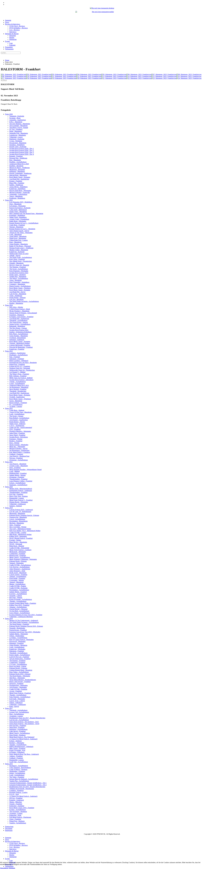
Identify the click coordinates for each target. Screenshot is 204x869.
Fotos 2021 (9, 462)
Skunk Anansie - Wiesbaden (18, 445)
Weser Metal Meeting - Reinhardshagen (22, 680)
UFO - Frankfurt (15, 429)
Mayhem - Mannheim (16, 523)
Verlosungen (9, 49)
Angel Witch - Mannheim (17, 236)
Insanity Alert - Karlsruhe (17, 147)
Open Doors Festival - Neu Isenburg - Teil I (24, 722)
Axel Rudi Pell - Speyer (17, 292)
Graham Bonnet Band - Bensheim (20, 670)
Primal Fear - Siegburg (17, 821)
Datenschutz (9, 826)
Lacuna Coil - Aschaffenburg (19, 712)
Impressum (8, 830)
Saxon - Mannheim (15, 401)
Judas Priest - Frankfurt (17, 433)
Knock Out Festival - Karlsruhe (19, 208)
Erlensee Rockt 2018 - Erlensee (19, 674)
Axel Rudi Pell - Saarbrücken (19, 179)
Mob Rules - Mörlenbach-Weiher (20, 534)
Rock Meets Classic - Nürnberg (19, 288)
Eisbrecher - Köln (15, 815)
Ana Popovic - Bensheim (17, 464)
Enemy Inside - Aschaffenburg (19, 655)
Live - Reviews (14, 30)
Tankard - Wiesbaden (16, 563)
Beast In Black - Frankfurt (18, 403)
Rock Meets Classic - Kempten (19, 177)
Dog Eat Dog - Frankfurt (17, 725)
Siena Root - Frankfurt (16, 727)
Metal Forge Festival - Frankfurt (20, 693)
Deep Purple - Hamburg (17, 735)
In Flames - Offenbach (16, 752)
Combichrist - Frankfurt (17, 553)
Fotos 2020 (9, 487)
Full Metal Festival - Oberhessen (20, 817)
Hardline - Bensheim (16, 166)
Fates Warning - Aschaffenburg (19, 697)
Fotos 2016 (9, 764)
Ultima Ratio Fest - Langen (18, 240)
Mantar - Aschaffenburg (17, 584)
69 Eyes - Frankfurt (15, 798)
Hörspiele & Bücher (12, 34)
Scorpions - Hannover (16, 315)
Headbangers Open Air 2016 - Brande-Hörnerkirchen (27, 787)
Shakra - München (15, 802)
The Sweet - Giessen (16, 416)
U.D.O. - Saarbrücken (16, 425)
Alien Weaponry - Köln (17, 571)
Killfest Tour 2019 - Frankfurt (19, 605)
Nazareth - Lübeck (15, 596)
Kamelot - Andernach (16, 800)
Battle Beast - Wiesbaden (17, 221)
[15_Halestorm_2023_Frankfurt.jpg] (163, 76)
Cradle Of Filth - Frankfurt (18, 689)
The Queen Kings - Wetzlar (18, 322)
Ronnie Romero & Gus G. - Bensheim (22, 229)
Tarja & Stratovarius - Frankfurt (19, 659)
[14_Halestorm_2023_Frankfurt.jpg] (138, 76)
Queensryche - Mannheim (18, 517)
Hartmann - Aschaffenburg (18, 485)
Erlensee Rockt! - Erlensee (18, 668)
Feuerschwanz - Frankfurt (18, 630)
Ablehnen (11, 868)
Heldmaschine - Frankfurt (18, 473)
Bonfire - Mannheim (16, 303)
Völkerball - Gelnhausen (17, 504)
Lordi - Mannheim (15, 234)
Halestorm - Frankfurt (16, 359)
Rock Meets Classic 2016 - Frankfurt (21, 808)
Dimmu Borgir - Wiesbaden (18, 502)
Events (7, 41)
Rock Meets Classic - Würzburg (20, 399)
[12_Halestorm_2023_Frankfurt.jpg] (88, 76)
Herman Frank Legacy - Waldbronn (21, 248)
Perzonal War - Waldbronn (18, 158)
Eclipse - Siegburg (15, 741)
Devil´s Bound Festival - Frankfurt (21, 538)
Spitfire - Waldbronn (16, 185)
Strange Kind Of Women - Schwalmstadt (23, 313)
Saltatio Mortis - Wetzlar (17, 475)
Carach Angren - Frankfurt (18, 575)
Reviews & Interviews (12, 24)
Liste (11, 43)
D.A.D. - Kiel (14, 794)
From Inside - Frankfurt (17, 578)
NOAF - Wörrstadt (15, 544)
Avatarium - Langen (16, 716)
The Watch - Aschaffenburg (18, 278)
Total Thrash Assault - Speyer (19, 231)
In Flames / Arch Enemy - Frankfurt (21, 317)
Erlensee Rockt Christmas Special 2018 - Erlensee (26, 626)
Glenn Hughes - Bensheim (18, 645)
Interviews (12, 32)
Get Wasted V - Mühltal (17, 372)
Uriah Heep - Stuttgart (16, 410)
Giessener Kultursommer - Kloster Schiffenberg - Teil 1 (28, 783)
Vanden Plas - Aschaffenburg (19, 781)
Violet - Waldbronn (15, 296)
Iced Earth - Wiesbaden (17, 699)
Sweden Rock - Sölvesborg (18, 437)
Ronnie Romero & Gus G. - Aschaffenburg (23, 223)
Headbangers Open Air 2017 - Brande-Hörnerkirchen (27, 718)
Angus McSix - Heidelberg (18, 187)
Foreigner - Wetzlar (15, 439)
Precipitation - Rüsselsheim (18, 521)
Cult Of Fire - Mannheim (17, 294)
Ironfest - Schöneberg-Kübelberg (20, 332)
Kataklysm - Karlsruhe (17, 252)
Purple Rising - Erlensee (17, 297)
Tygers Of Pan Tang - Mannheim (20, 412)
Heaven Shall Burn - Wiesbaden (20, 190)
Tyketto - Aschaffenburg (17, 382)
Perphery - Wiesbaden (16, 743)
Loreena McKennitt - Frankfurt (19, 345)
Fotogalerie (9, 47)
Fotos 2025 (9, 200)
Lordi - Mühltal (14, 471)
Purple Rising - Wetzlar (17, 422)
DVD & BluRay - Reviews (18, 28)
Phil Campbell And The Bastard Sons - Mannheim (26, 213)
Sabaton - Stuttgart (15, 506)
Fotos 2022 (9, 408)
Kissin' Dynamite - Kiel (17, 750)
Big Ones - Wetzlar (15, 597)
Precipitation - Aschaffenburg (19, 590)
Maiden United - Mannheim (18, 250)
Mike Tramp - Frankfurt (17, 748)
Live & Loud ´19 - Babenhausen (20, 511)
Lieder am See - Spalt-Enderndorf (20, 427)
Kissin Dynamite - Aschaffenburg (20, 599)
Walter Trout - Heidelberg (18, 217)
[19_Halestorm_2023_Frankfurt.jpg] (63, 78)
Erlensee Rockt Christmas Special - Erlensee (24, 515)
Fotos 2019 (9, 508)
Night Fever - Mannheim (17, 238)
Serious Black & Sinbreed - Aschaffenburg (23, 779)
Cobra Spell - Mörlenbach (18, 210)
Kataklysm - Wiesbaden (17, 649)
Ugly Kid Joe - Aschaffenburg (19, 567)
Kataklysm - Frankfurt (16, 349)
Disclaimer (8, 828)
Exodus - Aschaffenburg (17, 810)
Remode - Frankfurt (16, 156)
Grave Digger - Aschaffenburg (19, 613)
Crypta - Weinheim (15, 141)
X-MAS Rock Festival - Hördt (19, 309)
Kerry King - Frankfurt (17, 259)
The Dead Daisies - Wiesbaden (19, 676)
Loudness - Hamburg (16, 790)
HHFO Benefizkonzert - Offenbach (21, 746)
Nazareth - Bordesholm (17, 628)
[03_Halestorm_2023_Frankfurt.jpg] (63, 74)
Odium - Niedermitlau (16, 636)
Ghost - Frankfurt (15, 819)
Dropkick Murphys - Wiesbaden (20, 431)
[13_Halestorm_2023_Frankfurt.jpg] (113, 76)
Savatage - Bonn (15, 118)
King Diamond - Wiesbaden (18, 271)
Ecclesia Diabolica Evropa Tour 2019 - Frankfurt (25, 615)
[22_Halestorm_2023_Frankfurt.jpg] (138, 78)
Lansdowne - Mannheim (17, 135)
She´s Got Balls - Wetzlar (17, 527)
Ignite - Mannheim (15, 131)
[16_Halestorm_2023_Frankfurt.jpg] (188, 76)
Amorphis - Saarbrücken (17, 120)
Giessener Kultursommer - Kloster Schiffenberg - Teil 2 (28, 785)
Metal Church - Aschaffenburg (19, 557)
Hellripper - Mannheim (17, 171)
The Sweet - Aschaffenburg (18, 269)
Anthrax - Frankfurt (16, 756)
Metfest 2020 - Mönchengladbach (20, 489)
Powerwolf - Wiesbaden (17, 641)
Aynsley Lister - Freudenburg (19, 219)
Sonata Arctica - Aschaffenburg (19, 324)
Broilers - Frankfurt (15, 441)
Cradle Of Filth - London (17, 532)
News (7, 22)
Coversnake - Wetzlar (16, 580)
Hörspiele (12, 36)
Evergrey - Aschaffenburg (18, 594)
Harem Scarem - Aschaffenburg (20, 286)
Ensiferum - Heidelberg (17, 198)
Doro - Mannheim (15, 204)
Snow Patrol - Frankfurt (17, 435)
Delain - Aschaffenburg (17, 773)
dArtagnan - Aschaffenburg (18, 460)
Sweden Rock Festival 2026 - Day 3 (21, 152)
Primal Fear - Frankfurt (17, 364)
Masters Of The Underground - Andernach (23, 620)
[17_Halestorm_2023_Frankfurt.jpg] (13, 78)
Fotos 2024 (9, 305)
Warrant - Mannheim (16, 227)
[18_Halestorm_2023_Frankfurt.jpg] (38, 78)
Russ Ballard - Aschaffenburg (19, 418)
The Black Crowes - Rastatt (18, 127)
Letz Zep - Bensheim (16, 299)
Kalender (12, 45)
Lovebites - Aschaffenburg (18, 638)
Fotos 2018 (9, 618)
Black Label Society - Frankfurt (20, 682)
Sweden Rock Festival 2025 (18, 273)
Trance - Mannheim (16, 196)
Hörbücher (13, 39)
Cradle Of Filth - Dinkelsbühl (19, 548)
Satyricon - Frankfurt (16, 683)
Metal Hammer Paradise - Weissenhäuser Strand (25, 469)
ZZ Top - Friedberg (15, 129)
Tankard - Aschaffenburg (17, 576)
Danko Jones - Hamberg (17, 275)
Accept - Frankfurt (15, 691)
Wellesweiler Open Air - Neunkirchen (22, 370)
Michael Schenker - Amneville (19, 192)
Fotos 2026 (9, 114)
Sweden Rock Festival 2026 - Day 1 (21, 148)
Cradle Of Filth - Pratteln (17, 586)
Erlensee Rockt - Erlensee (18, 561)
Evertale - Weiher (15, 540)
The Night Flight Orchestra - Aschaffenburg (24, 301)
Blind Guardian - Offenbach (18, 361)
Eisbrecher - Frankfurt (16, 806)
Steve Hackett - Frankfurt (17, 389)
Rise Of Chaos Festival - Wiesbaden (21, 639)
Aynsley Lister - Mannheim (18, 466)
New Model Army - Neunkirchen (20, 261)
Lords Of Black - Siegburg (18, 769)
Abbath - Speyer (14, 255)
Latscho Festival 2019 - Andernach (21, 510)
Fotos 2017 (9, 708)
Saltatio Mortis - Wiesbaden (18, 634)
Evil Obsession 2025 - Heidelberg (20, 202)
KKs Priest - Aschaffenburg (18, 334)
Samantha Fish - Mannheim (18, 133)
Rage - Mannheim (15, 242)
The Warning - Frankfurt (17, 267)
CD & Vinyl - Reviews (17, 26)
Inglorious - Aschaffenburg (18, 729)
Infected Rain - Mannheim (18, 175)
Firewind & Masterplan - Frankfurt (21, 347)
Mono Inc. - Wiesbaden (17, 447)
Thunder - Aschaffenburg (17, 601)
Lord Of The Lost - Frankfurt (19, 657)
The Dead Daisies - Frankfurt (19, 624)
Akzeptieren (4, 868)
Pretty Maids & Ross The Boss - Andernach (24, 754)
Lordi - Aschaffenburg (16, 414)
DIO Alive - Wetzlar (16, 307)
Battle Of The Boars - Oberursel (20, 246)
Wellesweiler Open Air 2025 (18, 254)
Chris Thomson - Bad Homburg (20, 767)
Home (7, 60)
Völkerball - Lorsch (16, 137)
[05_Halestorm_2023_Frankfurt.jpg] (113, 74)
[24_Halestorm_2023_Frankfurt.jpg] (188, 78)
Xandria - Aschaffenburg (17, 823)
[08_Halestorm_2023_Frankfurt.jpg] (188, 74)
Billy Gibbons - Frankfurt (17, 376)
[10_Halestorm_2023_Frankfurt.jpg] (38, 76)
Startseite (8, 20)
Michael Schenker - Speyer (18, 448)
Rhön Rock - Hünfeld (16, 546)
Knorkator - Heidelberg (17, 215)
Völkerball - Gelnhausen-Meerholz (21, 617)
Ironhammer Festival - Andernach (20, 490)
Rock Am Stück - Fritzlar (17, 666)
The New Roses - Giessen (18, 328)
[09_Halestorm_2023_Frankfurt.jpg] (13, 76)
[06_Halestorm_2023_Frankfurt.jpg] (138, 74)
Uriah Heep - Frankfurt (17, 225)
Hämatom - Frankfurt (16, 643)
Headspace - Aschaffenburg (18, 766)
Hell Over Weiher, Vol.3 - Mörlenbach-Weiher (24, 531)
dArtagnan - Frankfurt (16, 477)
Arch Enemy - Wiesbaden (18, 687)
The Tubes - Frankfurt (16, 777)
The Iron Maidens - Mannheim (19, 124)
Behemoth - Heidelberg (17, 326)
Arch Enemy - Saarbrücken (18, 420)
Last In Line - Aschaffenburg (19, 720)
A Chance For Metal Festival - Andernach (23, 739)
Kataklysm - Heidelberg (17, 189)
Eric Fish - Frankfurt (16, 494)
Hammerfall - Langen (16, 498)
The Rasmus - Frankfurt (17, 660)
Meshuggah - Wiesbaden (17, 552)
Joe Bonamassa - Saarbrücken (19, 450)
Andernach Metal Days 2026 (19, 164)
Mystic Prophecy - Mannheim (19, 311)
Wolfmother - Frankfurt (17, 771)
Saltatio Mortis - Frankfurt (18, 592)
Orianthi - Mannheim (16, 263)
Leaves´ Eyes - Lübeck (17, 701)
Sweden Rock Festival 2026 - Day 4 (21, 154)
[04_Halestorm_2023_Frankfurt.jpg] (88, 74)
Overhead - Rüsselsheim (17, 338)
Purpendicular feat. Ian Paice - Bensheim (23, 362)
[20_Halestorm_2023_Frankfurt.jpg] (88, 78)
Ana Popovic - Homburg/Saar (19, 456)
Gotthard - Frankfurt (16, 454)
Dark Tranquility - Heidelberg (19, 282)
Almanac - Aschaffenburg (18, 607)
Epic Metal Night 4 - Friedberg (19, 452)
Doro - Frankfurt (15, 468)
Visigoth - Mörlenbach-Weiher (19, 343)
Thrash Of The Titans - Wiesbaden (21, 233)
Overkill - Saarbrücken (17, 397)
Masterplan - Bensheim (17, 169)
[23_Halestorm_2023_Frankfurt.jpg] (163, 78)
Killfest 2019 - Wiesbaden (18, 536)
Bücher (11, 37)
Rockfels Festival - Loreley (18, 792)
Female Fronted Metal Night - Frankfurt (22, 603)
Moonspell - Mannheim (17, 513)
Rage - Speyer (14, 706)
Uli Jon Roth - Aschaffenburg (19, 611)
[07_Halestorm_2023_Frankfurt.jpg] (163, 74)
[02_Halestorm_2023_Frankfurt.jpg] (38, 74)
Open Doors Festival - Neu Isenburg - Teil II (24, 724)
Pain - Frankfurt (14, 357)
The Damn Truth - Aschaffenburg (20, 257)
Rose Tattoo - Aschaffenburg (19, 672)
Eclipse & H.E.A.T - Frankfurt (19, 366)
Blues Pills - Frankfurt (16, 183)
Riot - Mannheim (15, 160)
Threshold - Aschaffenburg (18, 320)
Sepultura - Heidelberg (17, 145)
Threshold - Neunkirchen (17, 391)
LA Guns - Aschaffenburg (18, 664)
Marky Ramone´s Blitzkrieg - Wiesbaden (23, 559)
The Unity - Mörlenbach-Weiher (20, 529)
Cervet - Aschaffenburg (17, 519)
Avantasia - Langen (15, 813)
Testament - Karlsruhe (16, 116)
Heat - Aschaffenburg (16, 714)
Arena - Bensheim (15, 280)
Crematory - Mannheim (17, 284)
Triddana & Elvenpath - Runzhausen (21, 788)
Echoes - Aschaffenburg (17, 483)
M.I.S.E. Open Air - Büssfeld (19, 265)
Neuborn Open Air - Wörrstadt (19, 368)
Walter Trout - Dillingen (17, 424)
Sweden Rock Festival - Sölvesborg (21, 380)
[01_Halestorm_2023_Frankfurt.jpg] (13, 74)
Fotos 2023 (9, 351)
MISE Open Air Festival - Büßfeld (21, 378)
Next (5, 80)
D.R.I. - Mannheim (15, 122)
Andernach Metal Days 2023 (19, 385)
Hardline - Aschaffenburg (17, 162)
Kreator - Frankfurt (15, 181)
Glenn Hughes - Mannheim (18, 244)
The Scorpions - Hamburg (18, 811)
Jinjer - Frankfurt (15, 525)
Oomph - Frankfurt (15, 804)
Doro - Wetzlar (14, 443)
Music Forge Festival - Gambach (20, 550)
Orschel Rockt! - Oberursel (18, 609)
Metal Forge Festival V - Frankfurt (21, 500)
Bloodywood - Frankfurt (17, 555)
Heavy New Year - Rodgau (18, 496)
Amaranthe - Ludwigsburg (18, 194)
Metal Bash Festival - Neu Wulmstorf (21, 737)
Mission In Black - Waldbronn (19, 168)
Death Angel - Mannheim (17, 573)
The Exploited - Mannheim (18, 126)
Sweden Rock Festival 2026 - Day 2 (21, 150)
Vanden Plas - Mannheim (17, 276)
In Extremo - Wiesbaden (17, 206)
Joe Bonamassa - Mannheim (18, 387)
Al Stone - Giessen (15, 406)
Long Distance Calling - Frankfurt (20, 481)
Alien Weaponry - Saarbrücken (19, 569)
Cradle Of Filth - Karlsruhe (18, 588)
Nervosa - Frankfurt (16, 458)
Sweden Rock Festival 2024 (18, 330)
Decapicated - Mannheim (17, 143)
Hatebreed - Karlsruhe (16, 139)
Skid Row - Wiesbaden (17, 678)
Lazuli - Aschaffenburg (17, 383)
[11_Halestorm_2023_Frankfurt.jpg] (63, 76)
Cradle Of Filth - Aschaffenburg (20, 565)
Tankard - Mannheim (16, 582)
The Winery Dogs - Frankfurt (19, 374)
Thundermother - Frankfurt (18, 479)
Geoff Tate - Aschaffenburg (18, 762)
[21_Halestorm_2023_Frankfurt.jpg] (113, 78)
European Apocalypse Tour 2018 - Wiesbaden (24, 632)
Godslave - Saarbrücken (17, 353)
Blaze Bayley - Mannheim (18, 542)
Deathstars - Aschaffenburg (18, 355)
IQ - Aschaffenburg (15, 404)
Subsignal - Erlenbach (16, 340)
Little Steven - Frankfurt (17, 731)
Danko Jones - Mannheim (18, 212)
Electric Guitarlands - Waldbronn (20, 173)
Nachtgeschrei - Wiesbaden (18, 685)
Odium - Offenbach (16, 703)
